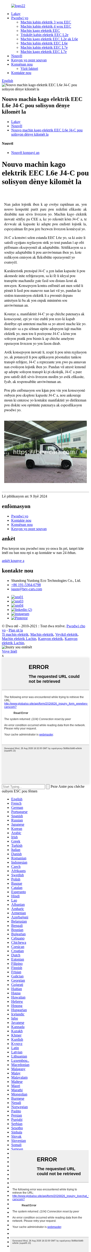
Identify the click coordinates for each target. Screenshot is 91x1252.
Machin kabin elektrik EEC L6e (44, 43)
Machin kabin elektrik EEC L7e (44, 47)
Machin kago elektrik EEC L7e (44, 52)
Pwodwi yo (19, 18)
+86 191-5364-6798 (26, 585)
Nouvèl (16, 56)
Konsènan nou (22, 64)
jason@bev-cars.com (26, 589)
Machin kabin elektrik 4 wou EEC (46, 26)
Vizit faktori (29, 69)
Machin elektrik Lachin (19, 639)
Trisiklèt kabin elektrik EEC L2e (44, 35)
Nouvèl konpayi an (25, 153)
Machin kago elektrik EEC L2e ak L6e (49, 39)
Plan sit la (16, 630)
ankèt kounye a (13, 561)
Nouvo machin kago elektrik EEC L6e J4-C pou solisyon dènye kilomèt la (47, 132)
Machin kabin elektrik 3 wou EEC (46, 22)
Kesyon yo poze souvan (29, 60)
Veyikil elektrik (66, 634)
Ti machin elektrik (15, 634)
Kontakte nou (21, 73)
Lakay (16, 14)
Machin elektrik (41, 634)
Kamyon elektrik (50, 639)
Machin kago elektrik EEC (40, 31)
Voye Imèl (9, 651)
